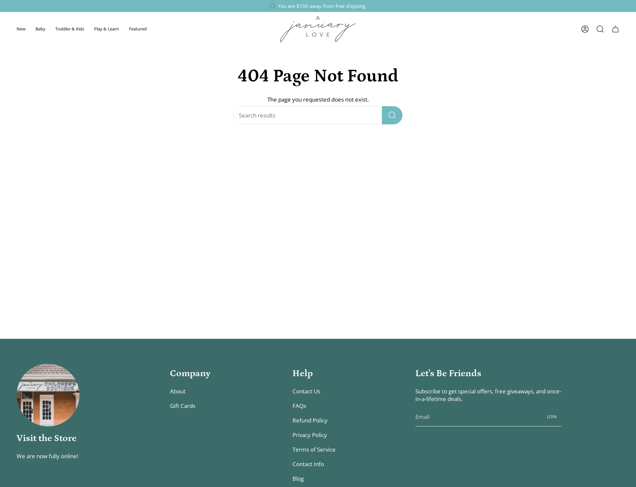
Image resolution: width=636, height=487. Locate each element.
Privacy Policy (309, 435)
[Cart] (615, 29)
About (178, 391)
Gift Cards (182, 406)
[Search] (392, 115)
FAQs (299, 406)
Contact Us (306, 391)
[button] (21, 29)
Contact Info (308, 464)
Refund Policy (310, 420)
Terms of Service (314, 449)
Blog (298, 478)
